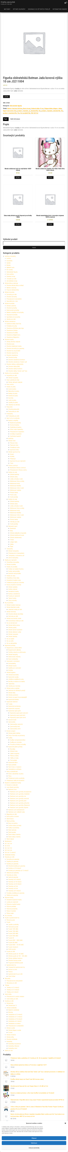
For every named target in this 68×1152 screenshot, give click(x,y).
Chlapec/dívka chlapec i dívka (53, 108)
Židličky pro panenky (12, 895)
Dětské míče (11, 441)
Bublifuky (10, 438)
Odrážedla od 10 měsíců (15, 1014)
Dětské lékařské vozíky (13, 607)
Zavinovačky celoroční (16, 724)
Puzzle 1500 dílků (13, 931)
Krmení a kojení (11, 731)
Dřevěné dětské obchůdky (15, 614)
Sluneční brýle (12, 720)
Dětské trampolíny (13, 551)
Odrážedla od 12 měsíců (15, 1017)
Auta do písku (12, 389)
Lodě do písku (12, 400)
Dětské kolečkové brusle (17, 535)
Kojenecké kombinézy (14, 706)
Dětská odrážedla (11, 1008)
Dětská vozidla (11, 1028)
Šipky (11, 546)
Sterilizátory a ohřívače (14, 769)
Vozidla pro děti (9, 1001)
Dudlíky (10, 738)
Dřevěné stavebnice (12, 355)
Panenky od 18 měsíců (14, 882)
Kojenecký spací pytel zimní (18, 717)
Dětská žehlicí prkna (14, 625)
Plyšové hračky (9, 897)
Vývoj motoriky (12, 600)
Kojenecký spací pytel (14, 711)
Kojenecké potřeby (10, 645)
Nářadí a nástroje (11, 288)
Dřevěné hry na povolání (13, 351)
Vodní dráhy (8, 994)
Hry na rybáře (10, 639)
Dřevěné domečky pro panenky (15, 348)
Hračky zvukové (12, 589)
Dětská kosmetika (13, 675)
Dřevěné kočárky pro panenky (16, 866)
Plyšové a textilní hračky (13, 904)
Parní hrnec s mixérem (14, 767)
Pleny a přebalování (12, 771)
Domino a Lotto (12, 969)
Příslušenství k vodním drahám (15, 996)
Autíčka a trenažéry (10, 256)
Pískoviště (9, 407)
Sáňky (12, 544)
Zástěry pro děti (11, 319)
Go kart (10, 1032)
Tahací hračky (12, 598)
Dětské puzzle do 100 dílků (15, 954)
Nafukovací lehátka (15, 486)
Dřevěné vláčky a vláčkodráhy (15, 364)
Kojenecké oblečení (12, 702)
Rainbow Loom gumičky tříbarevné (20, 805)
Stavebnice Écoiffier (12, 333)
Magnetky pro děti (12, 814)
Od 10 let (7, 846)
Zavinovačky (11, 722)
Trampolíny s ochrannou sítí (16, 555)
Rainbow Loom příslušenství (16, 810)
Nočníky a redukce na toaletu (16, 681)
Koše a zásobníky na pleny (15, 774)
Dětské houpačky (19, 9)
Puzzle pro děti (11, 951)
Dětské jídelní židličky (14, 733)
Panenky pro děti (9, 857)
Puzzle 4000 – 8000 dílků (15, 940)
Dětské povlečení (13, 695)
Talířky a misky (14, 758)
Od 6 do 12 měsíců (10, 852)
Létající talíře (13, 542)
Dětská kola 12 (12, 1005)
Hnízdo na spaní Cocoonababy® (17, 697)
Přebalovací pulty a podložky (16, 778)
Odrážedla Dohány (10, 855)
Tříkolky (7, 985)
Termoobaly (13, 760)
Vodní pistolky (14, 497)
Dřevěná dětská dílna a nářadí (15, 285)
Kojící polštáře (12, 765)
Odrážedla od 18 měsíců (15, 1019)
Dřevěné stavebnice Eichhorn (16, 360)
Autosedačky (12, 663)
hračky (17, 88)
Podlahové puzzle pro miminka (15, 582)
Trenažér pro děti (11, 279)
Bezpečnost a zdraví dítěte (14, 648)
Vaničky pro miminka (14, 686)
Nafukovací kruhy (15, 483)
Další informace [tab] (15, 119)
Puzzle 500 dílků (12, 942)
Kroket (12, 454)
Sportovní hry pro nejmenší (17, 461)
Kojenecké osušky (13, 677)
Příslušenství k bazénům (17, 432)
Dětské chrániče (11, 1035)
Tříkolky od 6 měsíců (12, 992)
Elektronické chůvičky (14, 657)
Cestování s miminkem (13, 661)
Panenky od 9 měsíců (14, 891)
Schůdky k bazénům (16, 434)
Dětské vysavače (13, 634)
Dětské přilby (10, 1037)
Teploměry (11, 684)
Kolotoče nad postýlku (14, 573)
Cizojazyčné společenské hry (16, 967)
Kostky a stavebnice (14, 594)
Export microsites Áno (10, 111)
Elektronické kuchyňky (13, 310)
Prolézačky (10, 414)
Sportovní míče (14, 450)
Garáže (9, 263)
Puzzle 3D (11, 938)
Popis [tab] (5, 119)
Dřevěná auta (10, 344)
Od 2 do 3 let (8, 848)
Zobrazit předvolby (34, 1148)
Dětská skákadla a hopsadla (18, 533)
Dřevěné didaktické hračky (14, 346)
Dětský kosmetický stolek (14, 618)
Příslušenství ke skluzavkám (15, 981)
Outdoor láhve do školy (14, 825)
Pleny (9, 776)
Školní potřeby (11, 821)
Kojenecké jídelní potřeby (15, 747)
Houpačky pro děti (12, 375)
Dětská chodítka (11, 564)
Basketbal (13, 528)
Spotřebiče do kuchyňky (13, 317)
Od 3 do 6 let (8, 850)
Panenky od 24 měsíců (14, 884)
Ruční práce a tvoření (13, 816)
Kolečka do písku (13, 396)
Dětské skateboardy (16, 537)
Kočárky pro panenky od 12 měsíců (18, 870)
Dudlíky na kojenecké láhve (17, 740)
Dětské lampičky (13, 654)
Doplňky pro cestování (14, 668)
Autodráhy (9, 261)
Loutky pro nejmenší (12, 902)
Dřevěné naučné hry (12, 353)
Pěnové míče (14, 443)
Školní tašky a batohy (14, 834)
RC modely (10, 270)
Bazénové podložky (15, 423)
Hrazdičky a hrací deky (13, 578)
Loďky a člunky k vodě (16, 479)
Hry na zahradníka (12, 643)
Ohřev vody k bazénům (16, 429)
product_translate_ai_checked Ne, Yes (29, 111)
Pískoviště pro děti (13, 411)
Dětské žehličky (12, 636)
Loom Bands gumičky (13, 787)
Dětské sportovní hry (14, 452)
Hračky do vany (11, 576)
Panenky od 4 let (13, 888)
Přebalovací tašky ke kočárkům (15, 780)
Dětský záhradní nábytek (15, 382)
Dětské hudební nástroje (13, 605)
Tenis (11, 463)
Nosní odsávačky (13, 659)
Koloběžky (9, 1041)
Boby (11, 531)
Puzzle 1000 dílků (13, 929)
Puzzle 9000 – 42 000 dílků (16, 945)
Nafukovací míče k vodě (17, 488)
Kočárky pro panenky (12, 864)
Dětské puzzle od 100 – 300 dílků (17, 956)
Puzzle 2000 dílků (13, 933)
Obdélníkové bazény (15, 427)
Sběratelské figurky (16, 106)
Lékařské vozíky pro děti (15, 609)
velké (15, 91)
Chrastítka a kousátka (13, 562)
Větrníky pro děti (14, 522)
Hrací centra (10, 384)
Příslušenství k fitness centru (18, 470)
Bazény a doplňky (13, 420)
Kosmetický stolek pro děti (15, 621)
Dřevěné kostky (12, 357)
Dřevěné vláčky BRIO (14, 366)
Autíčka (9, 258)
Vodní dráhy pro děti (12, 999)
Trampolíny (10, 549)
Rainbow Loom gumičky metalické (19, 794)
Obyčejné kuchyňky (12, 315)
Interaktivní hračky (13, 591)
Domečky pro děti (12, 294)
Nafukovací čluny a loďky (17, 481)
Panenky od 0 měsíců (14, 879)
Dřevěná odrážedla (12, 1039)
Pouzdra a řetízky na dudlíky (18, 744)
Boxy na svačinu (13, 823)
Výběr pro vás (9, 1050)
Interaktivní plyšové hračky (14, 900)
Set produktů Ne (25, 113)
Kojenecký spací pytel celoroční (19, 713)
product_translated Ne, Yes (11, 113)
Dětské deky (11, 693)
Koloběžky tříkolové (13, 1046)
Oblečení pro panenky (13, 873)
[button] (65, 1123)
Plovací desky (14, 492)
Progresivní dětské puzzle (15, 963)
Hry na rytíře (10, 641)
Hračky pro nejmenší (10, 560)
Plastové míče (14, 445)
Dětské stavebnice (10, 321)
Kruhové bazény (14, 425)
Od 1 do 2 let (8, 843)
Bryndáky (12, 749)
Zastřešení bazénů (15, 436)
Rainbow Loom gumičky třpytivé (19, 807)
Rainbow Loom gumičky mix (18, 796)
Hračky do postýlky (12, 567)
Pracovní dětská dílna (13, 290)
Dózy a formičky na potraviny (16, 735)
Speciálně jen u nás (12, 301)
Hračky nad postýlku (14, 571)
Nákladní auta (10, 267)
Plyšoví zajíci (10, 913)
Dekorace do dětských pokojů (39, 9)
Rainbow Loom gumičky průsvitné (19, 803)
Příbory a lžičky (14, 756)
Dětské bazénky (14, 474)
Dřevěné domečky (12, 297)
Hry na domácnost (12, 623)
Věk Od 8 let (34, 113)
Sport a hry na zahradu (13, 418)
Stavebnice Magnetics (13, 337)
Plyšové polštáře (11, 906)
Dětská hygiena (11, 672)
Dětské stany (14, 477)
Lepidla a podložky (13, 924)
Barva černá (26, 108)
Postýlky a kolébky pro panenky (15, 893)
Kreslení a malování (12, 785)
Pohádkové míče (15, 447)
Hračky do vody (12, 472)
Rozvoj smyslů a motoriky (14, 585)
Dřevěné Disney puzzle (14, 960)
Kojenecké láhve (13, 762)
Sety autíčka (10, 274)
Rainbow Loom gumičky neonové (19, 798)
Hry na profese (9, 603)
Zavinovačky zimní (15, 729)
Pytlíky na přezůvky (13, 828)
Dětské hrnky (14, 751)
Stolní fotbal (11, 976)
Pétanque (13, 459)
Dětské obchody (11, 612)
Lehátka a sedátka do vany (16, 679)
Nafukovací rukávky (15, 490)
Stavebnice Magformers (13, 335)
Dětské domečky (9, 292)
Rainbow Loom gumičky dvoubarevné (20, 792)
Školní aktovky (12, 830)
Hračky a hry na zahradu (12, 373)
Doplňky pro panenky (12, 861)
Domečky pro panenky (13, 859)
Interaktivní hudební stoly (14, 580)
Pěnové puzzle (11, 920)
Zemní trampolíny (13, 558)
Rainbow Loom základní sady (16, 812)
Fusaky (10, 704)
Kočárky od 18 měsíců (14, 868)
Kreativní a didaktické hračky (13, 783)
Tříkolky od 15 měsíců (13, 990)
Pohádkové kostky (12, 326)
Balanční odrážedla (13, 1010)
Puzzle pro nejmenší (14, 596)
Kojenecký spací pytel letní (17, 715)
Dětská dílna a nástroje (11, 283)
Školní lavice (10, 819)
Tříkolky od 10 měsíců (13, 987)
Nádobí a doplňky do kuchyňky (15, 312)
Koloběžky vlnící (12, 1048)
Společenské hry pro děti (15, 974)
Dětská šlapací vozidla (14, 1030)
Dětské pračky (12, 627)
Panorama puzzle (13, 927)
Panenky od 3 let (13, 886)
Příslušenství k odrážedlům (16, 1026)
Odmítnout (34, 1143)
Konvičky (10, 398)
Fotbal (12, 540)
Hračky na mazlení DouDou (16, 569)
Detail (6, 96)
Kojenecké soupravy (14, 708)
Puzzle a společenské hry (12, 918)
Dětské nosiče (12, 666)
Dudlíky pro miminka (16, 742)
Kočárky (10, 670)
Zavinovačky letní (15, 726)
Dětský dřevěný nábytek (13, 342)
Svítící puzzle (12, 949)
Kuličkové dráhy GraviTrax (14, 324)
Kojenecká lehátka (13, 699)
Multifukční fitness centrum (18, 468)
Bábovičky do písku (13, 391)
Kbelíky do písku (12, 393)
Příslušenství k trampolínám (16, 553)
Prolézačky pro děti (13, 416)
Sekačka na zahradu (14, 405)
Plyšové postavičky (12, 909)
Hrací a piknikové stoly (13, 380)
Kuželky (12, 456)
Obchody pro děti (13, 616)
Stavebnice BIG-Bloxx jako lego (15, 328)
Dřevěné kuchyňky (12, 308)
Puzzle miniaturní (13, 947)
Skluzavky (7, 978)
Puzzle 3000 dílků (13, 936)
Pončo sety (13, 495)
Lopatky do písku (13, 402)
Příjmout (34, 1138)
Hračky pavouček (8, 2)
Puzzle (8, 922)
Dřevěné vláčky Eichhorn (15, 369)
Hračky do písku (11, 387)
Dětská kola (10, 1003)
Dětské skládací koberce (15, 958)
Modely (9, 265)
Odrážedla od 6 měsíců (14, 1021)
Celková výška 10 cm (37, 108)
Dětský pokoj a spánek (13, 688)
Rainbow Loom (12, 789)
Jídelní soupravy (14, 753)
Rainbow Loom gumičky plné (18, 801)
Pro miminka (8, 915)
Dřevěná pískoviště (13, 409)
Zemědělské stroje (12, 281)
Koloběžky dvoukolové (14, 1044)
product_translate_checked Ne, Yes (52, 111)
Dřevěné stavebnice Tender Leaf (17, 362)
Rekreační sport (12, 526)
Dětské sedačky (12, 587)
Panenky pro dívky (12, 875)
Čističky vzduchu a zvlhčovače (17, 652)
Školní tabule (10, 839)
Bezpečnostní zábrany (14, 650)
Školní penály (12, 832)
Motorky (7, 9)
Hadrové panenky (13, 877)
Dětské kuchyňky (9, 303)
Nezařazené (8, 841)
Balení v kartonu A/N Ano (14, 108)
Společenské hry (11, 965)
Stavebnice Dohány (12, 330)
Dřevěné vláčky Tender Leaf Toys (17, 371)
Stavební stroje (11, 276)
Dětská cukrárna (11, 306)
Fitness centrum (13, 465)
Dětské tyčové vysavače (15, 630)
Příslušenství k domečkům (14, 299)
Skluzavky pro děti (12, 983)
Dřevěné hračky (9, 339)
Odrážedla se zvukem (14, 1023)
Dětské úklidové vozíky (14, 632)
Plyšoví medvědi (11, 911)
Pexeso (10, 972)
